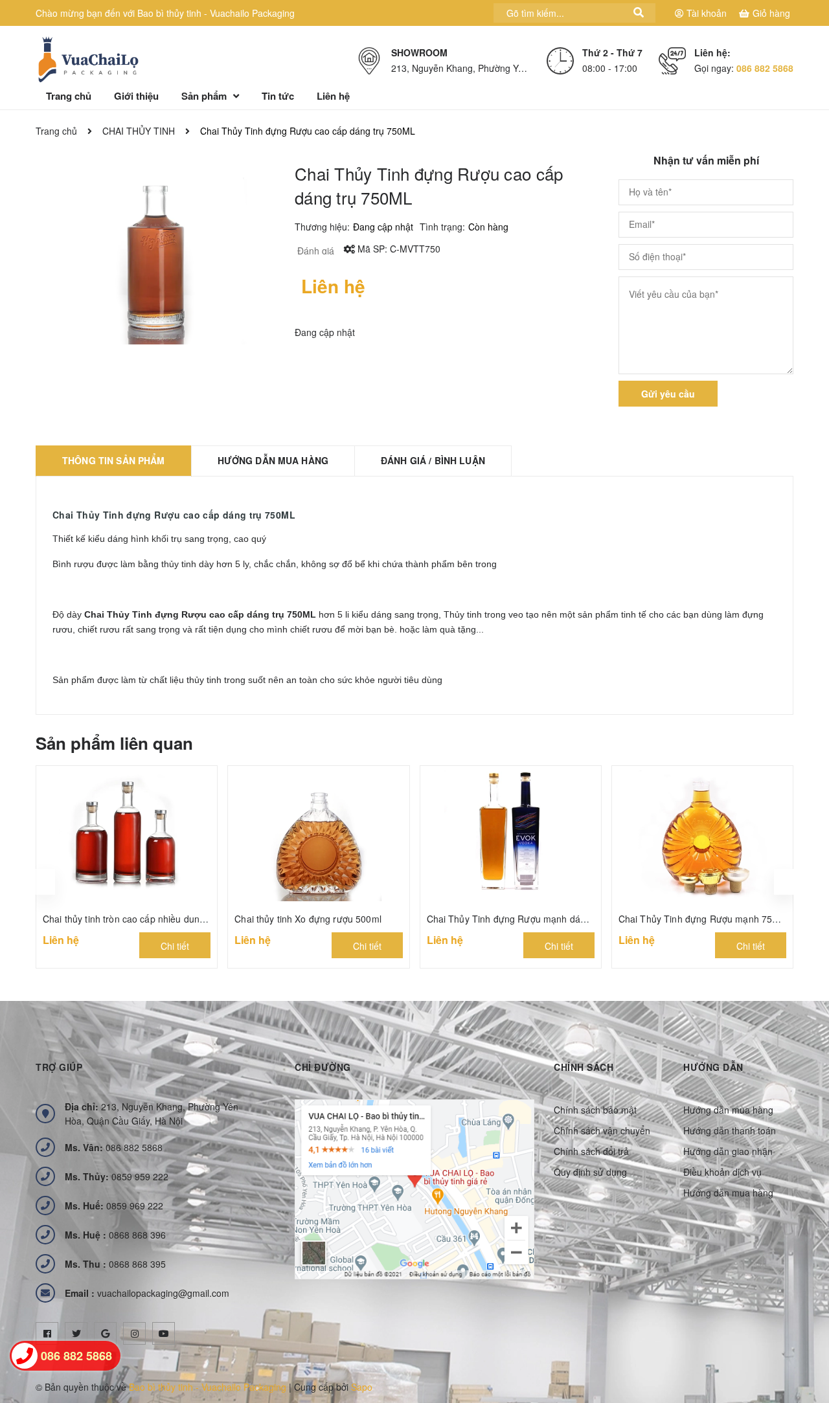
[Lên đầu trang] (803, 1361)
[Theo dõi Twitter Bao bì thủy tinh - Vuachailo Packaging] (76, 1333)
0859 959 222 (116, 1176)
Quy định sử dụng (590, 1171)
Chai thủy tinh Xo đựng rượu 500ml (307, 918)
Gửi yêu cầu (668, 393)
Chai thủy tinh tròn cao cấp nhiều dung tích (133, 918)
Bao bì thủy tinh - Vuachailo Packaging (207, 1386)
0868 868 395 (115, 1263)
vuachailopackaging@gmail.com (147, 1292)
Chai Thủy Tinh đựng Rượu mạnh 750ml (703, 918)
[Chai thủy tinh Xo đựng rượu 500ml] (318, 834)
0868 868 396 (115, 1234)
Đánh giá (314, 250)
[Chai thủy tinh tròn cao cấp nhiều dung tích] (126, 834)
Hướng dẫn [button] (713, 1067)
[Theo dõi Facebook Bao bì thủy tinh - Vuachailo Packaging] (47, 1333)
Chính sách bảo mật (595, 1109)
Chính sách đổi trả (591, 1151)
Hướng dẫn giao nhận (728, 1151)
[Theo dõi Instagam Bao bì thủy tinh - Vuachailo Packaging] (134, 1333)
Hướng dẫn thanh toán (729, 1130)
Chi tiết (175, 945)
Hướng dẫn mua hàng (728, 1109)
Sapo (361, 1386)
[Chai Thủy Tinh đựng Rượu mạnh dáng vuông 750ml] (510, 834)
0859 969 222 (114, 1205)
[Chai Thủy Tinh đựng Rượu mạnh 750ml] (702, 834)
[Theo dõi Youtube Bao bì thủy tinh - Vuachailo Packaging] (163, 1333)
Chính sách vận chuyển (602, 1130)
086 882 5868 (764, 68)
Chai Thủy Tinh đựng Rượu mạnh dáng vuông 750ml (537, 918)
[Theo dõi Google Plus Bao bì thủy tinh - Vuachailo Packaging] (105, 1333)
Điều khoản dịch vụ (722, 1171)
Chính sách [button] (583, 1067)
